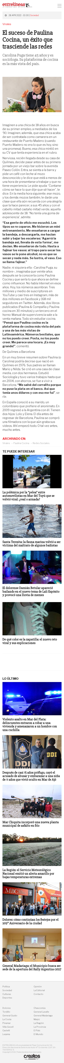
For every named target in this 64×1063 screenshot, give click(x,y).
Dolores (6, 1008)
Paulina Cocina (21, 443)
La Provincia (40, 1027)
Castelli (6, 1030)
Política (6, 986)
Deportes (7, 998)
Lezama (6, 1034)
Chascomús (40, 1008)
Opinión (38, 986)
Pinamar (6, 1023)
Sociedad (34, 15)
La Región (39, 1023)
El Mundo (38, 1034)
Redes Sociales (41, 443)
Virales (6, 443)
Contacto (38, 994)
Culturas (6, 994)
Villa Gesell (7, 1027)
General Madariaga (43, 1015)
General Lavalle (41, 1012)
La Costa (6, 1019)
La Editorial (39, 990)
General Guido (9, 1015)
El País (37, 1030)
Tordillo (6, 1012)
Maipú (37, 1019)
